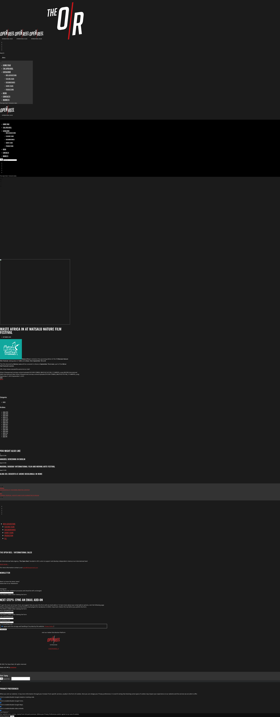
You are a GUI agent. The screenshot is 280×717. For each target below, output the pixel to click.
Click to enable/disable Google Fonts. (11, 701)
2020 (4, 423)
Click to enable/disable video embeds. (12, 708)
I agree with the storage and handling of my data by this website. (28, 626)
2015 (4, 431)
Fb (1, 379)
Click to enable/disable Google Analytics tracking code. (17, 697)
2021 (4, 421)
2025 (4, 414)
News (4, 402)
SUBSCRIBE (3, 629)
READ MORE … (4, 564)
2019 (4, 424)
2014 (4, 433)
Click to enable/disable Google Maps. (11, 705)
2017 (4, 428)
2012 (4, 437)
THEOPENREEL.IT (53, 649)
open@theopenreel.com (30, 567)
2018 (4, 426)
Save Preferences (4, 712)
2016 (4, 430)
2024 (4, 416)
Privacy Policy (49, 626)
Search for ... (7, 679)
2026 (4, 412)
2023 (4, 417)
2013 (4, 435)
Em (0, 379)
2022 (4, 419)
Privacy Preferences (5, 716)
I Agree (12, 716)
